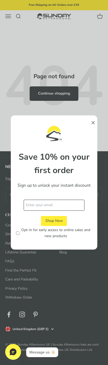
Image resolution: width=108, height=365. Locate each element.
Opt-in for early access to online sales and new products (55, 233)
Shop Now (54, 220)
